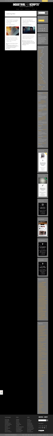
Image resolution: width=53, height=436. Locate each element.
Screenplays (41, 294)
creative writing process (41, 289)
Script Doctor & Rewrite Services (42, 353)
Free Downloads (29, 420)
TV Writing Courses (18, 424)
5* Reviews (33, 9)
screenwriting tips (13, 47)
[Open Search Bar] (37, 9)
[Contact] (44, 428)
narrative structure (41, 293)
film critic (31, 42)
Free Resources (40, 62)
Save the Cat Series (40, 80)
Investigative (40, 68)
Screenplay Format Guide (19, 430)
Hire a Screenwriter (7, 425)
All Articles (8, 43)
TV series (43, 314)
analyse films (24, 41)
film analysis (27, 42)
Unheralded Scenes (40, 86)
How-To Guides (30, 40)
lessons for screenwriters (13, 46)
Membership (17, 9)
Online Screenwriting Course (42, 356)
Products (39, 342)
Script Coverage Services (41, 352)
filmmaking (24, 43)
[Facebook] (5, 1)
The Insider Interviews (42, 412)
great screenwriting (8, 46)
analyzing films (28, 41)
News (39, 74)
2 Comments (8, 48)
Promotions (39, 79)
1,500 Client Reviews (18, 431)
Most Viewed (40, 73)
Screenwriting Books (18, 429)
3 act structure (40, 282)
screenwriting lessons (8, 47)
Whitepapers (40, 89)
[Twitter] (41, 28)
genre (44, 292)
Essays (39, 58)
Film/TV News (41, 407)
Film (11, 43)
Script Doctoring (7, 420)
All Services (17, 420)
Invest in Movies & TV (30, 431)
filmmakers (40, 291)
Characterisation (40, 53)
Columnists (40, 381)
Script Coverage (7, 419)
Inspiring (17, 43)
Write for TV (6, 429)
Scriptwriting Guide (29, 424)
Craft (10, 43)
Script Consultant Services (8, 424)
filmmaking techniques (28, 43)
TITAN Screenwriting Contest (42, 83)
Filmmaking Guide (29, 423)
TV (38, 85)
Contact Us (39, 359)
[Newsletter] (10, 1)
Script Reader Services (8, 423)
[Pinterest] (13, 1)
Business (39, 52)
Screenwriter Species (7, 430)
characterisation (42, 286)
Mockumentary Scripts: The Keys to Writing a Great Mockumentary (42, 102)
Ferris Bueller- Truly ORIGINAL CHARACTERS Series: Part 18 (42, 109)
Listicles (7, 44)
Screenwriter (41, 295)
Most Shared (40, 72)
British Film (39, 51)
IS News (39, 69)
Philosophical (41, 401)
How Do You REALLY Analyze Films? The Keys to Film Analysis (29, 21)
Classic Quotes (41, 287)
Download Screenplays (30, 425)
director (25, 42)
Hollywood (14, 43)
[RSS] (11, 1)
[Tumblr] (46, 428)
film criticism (33, 42)
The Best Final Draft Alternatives (42, 329)
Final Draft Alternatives (30, 429)
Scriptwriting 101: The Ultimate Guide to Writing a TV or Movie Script (42, 336)
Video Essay (40, 406)
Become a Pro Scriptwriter (8, 431)
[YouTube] (44, 28)
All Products (17, 419)
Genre (39, 63)
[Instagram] (7, 1)
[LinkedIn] (8, 1)
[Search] (46, 13)
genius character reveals (40, 292)
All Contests (17, 425)
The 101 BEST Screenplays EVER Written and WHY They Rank (12, 21)
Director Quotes (42, 290)
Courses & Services (27, 9)
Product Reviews (40, 78)
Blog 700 (22, 9)
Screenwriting (42, 296)
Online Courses (18, 423)
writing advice (41, 318)
